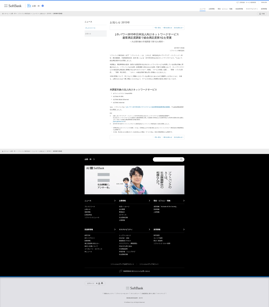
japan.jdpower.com (118, 121)
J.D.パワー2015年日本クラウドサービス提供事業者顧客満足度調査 (148, 107)
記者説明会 (88, 215)
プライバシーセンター (122, 293)
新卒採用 (157, 235)
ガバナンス (122, 215)
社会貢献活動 (123, 217)
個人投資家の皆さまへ (92, 243)
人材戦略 (157, 212)
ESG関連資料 (123, 249)
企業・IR (13, 13)
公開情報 (122, 220)
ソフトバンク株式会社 (24, 13)
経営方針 (87, 235)
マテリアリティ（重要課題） (128, 243)
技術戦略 (157, 209)
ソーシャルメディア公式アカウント (122, 264)
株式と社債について (91, 246)
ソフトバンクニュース (92, 217)
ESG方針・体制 (124, 238)
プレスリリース (90, 28)
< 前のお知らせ (167, 28)
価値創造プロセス (125, 241)
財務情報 (87, 241)
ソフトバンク (134, 288)
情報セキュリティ (109, 293)
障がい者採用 (158, 241)
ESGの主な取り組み (125, 246)
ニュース (35, 13)
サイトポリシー (135, 293)
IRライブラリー (90, 238)
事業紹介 (122, 212)
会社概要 (122, 209)
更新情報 (87, 212)
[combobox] (166, 159)
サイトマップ (161, 293)
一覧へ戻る (157, 28)
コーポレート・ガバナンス (93, 249)
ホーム (6, 13)
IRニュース (88, 252)
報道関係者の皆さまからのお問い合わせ (136, 271)
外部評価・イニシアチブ (127, 252)
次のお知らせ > (178, 28)
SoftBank (13, 6)
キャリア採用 (158, 238)
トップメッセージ (125, 235)
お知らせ (42, 13)
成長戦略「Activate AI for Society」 (166, 206)
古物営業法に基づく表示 (148, 293)
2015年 (49, 13)
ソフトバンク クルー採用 (162, 243)
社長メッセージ (124, 206)
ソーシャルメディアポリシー (149, 264)
